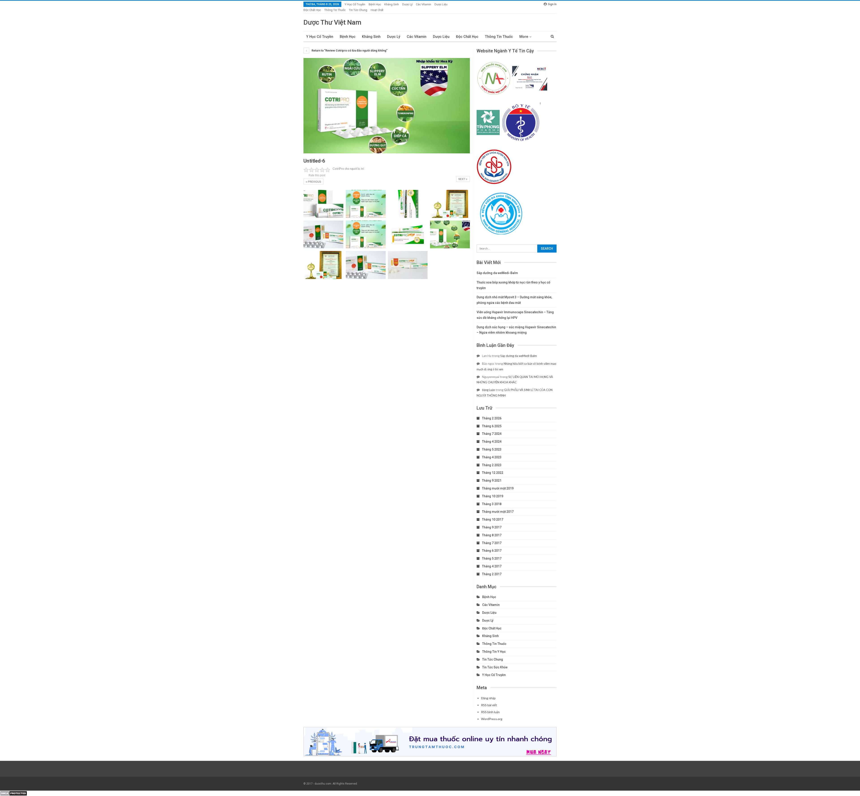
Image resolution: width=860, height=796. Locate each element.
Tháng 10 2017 (492, 519)
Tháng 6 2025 (491, 426)
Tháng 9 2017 (491, 527)
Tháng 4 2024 (491, 441)
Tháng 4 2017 (491, 566)
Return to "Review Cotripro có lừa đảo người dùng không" (349, 50)
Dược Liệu (440, 4)
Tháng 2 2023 (491, 465)
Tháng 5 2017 (491, 558)
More (523, 36)
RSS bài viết (489, 705)
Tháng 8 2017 (491, 535)
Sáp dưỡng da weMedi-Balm (497, 273)
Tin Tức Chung (358, 10)
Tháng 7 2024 (491, 434)
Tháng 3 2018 (491, 504)
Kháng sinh (391, 4)
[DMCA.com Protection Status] (13, 793)
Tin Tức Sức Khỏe (494, 667)
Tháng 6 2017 (491, 550)
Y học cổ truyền (355, 4)
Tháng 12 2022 (492, 472)
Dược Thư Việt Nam (332, 22)
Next (462, 179)
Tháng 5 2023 (491, 449)
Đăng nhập (488, 698)
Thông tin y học (494, 651)
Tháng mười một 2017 (498, 511)
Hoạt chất (377, 10)
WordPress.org (491, 719)
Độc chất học (312, 10)
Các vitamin (423, 4)
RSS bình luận (490, 712)
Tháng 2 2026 (491, 418)
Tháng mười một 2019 (498, 488)
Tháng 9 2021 (491, 480)
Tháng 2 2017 (491, 574)
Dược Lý (407, 4)
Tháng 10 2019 (492, 496)
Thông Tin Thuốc (335, 10)
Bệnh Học (375, 4)
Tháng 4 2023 (491, 457)
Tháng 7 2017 (491, 543)
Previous (314, 181)
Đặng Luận (488, 390)
